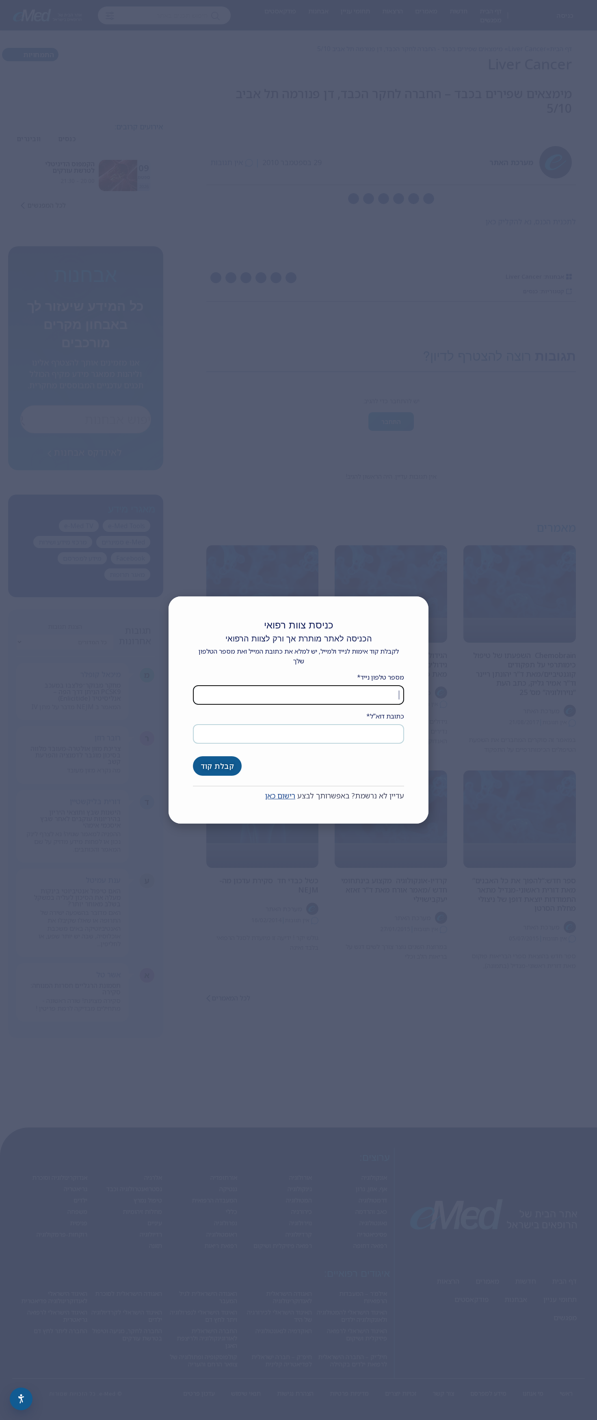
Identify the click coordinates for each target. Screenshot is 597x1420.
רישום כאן (280, 795)
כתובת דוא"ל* (385, 716)
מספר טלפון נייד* (380, 677)
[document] (298, 710)
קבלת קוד (217, 766)
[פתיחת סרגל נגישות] (21, 1399)
